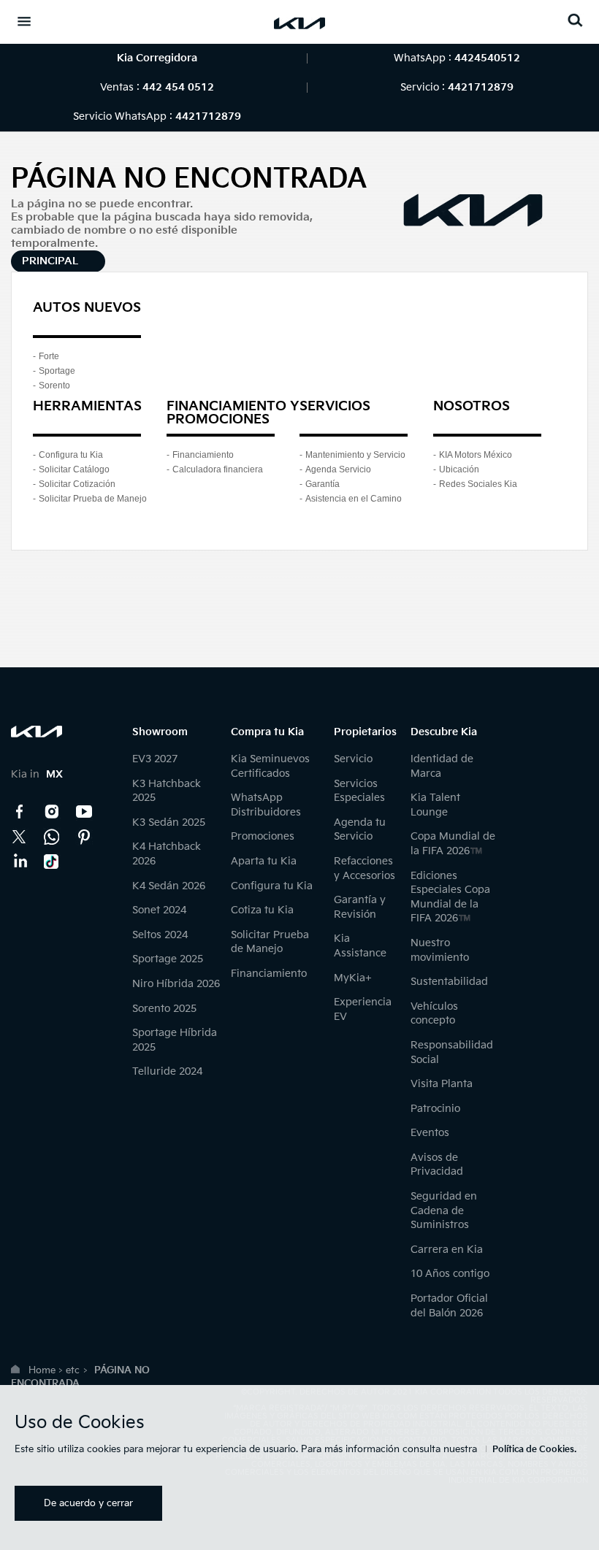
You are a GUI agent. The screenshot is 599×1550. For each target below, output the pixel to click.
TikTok (52, 861)
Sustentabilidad (449, 981)
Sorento (54, 385)
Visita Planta (442, 1084)
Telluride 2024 (167, 1071)
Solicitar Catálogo (74, 469)
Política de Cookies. (534, 1449)
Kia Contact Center (52, 836)
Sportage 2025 (167, 959)
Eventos (430, 1133)
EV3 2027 (155, 759)
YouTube (84, 812)
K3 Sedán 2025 (168, 822)
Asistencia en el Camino (353, 499)
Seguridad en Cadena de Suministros (444, 1210)
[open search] (575, 20)
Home (42, 1370)
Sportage (57, 371)
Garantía (322, 484)
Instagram (52, 812)
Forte (49, 356)
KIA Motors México (475, 455)
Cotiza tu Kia (262, 910)
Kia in (37, 774)
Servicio (353, 759)
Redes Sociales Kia (478, 484)
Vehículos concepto (434, 1013)
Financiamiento (203, 455)
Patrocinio (435, 1108)
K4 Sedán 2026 (168, 886)
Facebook (19, 812)
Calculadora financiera (217, 469)
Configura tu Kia (71, 455)
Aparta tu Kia (264, 861)
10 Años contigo (450, 1273)
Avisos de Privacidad (437, 1164)
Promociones (262, 836)
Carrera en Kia (447, 1249)
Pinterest (84, 836)
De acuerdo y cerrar (88, 1503)
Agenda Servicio (338, 469)
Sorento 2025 (164, 1008)
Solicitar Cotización (77, 484)
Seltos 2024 (160, 935)
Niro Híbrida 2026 (176, 984)
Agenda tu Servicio (360, 829)
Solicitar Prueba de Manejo (93, 499)
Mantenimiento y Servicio (355, 455)
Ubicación (459, 469)
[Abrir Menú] (24, 21)
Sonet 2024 (159, 910)
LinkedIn (19, 861)
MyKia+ (353, 978)
